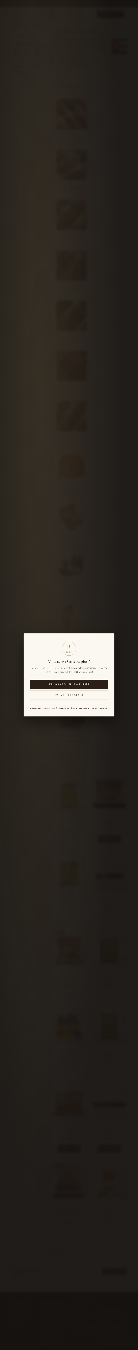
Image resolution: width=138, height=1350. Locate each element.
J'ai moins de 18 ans (69, 695)
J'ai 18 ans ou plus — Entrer (69, 684)
